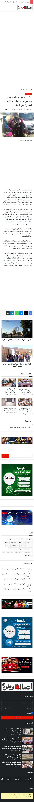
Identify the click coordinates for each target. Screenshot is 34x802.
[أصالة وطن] (25, 7)
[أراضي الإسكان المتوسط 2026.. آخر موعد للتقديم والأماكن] (27, 756)
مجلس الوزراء (22, 549)
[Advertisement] (17, 30)
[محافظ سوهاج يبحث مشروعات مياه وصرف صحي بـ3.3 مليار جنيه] (9, 382)
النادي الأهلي (23, 545)
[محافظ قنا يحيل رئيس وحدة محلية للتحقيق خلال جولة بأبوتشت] (25, 402)
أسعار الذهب (13, 542)
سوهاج (29, 549)
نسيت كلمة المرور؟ (7, 708)
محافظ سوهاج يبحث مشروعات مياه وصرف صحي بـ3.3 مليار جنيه (10, 390)
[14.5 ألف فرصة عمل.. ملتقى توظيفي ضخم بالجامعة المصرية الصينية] (27, 731)
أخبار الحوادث (20, 539)
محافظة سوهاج (18, 552)
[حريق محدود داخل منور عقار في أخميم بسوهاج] (9, 402)
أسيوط (6, 542)
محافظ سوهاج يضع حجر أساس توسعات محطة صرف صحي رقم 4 (25, 390)
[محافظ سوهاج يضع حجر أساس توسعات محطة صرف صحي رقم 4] (25, 382)
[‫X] (26, 313)
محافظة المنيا (28, 552)
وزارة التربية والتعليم (7, 552)
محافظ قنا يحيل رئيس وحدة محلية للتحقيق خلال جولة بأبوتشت (25, 409)
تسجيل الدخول (17, 717)
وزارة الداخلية (28, 555)
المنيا (30, 545)
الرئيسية (28, 89)
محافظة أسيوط (12, 549)
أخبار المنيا (28, 542)
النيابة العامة (15, 545)
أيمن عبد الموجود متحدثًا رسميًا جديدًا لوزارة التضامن (15, 2)
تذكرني (29, 713)
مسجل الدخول (20, 427)
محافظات (22, 89)
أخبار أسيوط (28, 539)
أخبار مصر (21, 542)
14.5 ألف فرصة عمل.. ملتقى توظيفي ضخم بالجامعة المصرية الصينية (12, 730)
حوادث (8, 545)
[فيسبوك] (30, 313)
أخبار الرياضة (11, 539)
